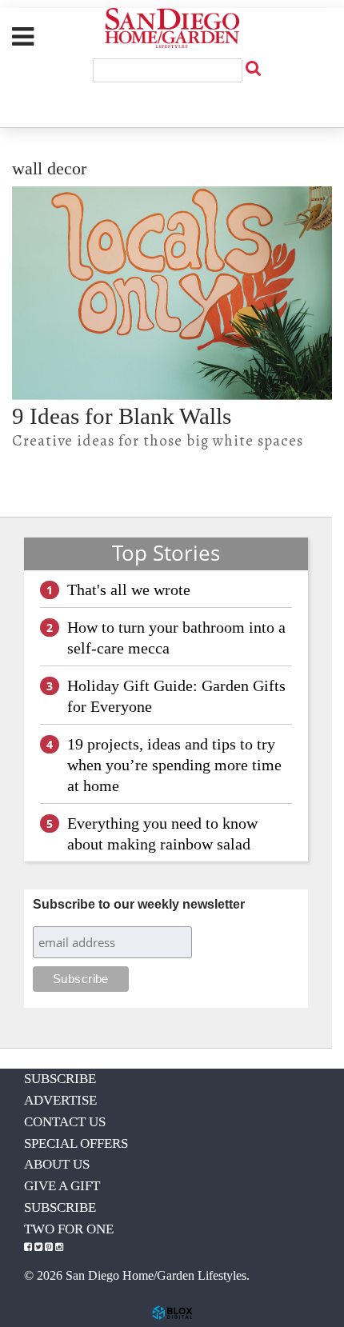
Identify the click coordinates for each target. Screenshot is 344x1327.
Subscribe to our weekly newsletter (139, 904)
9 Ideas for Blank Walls (121, 416)
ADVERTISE (60, 1100)
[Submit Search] (253, 68)
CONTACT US (65, 1121)
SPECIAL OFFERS (76, 1143)
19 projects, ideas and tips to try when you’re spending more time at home (174, 764)
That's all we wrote (128, 589)
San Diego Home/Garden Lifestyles (172, 28)
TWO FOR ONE (69, 1229)
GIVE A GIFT (62, 1185)
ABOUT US (57, 1164)
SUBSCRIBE (60, 1078)
